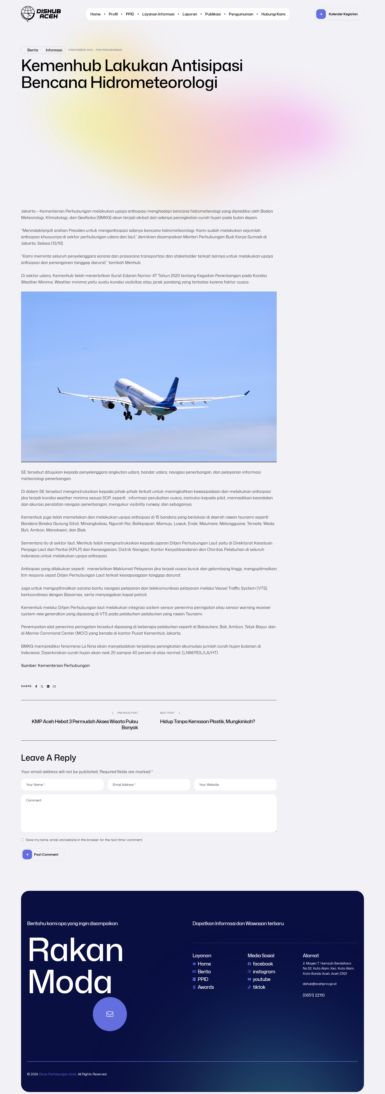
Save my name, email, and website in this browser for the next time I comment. (84, 840)
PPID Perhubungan (109, 50)
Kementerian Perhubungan (64, 665)
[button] (339, 14)
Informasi (54, 50)
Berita (32, 50)
